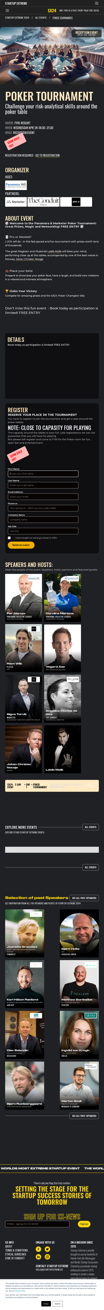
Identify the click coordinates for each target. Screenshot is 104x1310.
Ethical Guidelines (15, 1254)
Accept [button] (46, 1303)
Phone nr (13, 503)
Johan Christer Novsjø (29, 259)
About (8, 1246)
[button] (96, 3)
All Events (90, 827)
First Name (14, 469)
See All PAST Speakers (84, 898)
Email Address (15, 492)
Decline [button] (58, 1303)
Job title (12, 526)
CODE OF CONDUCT (15, 1258)
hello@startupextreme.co (49, 1269)
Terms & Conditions (16, 1250)
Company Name (16, 515)
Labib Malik (54, 251)
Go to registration (47, 155)
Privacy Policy (20, 1291)
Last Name (13, 480)
